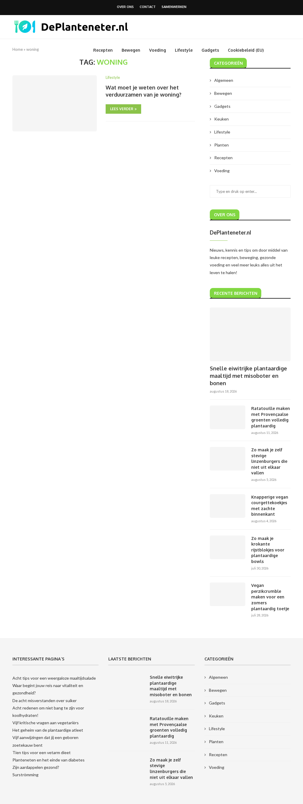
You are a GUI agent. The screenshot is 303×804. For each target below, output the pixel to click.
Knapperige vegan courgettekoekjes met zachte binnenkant (269, 505)
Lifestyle (184, 50)
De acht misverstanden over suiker (44, 700)
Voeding (157, 50)
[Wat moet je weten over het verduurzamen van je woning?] (54, 103)
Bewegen (131, 50)
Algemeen (223, 80)
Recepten (103, 50)
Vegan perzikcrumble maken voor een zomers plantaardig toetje (270, 597)
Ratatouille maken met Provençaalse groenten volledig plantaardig (270, 417)
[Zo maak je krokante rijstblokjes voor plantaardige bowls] (227, 547)
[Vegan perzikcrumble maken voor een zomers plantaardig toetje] (227, 594)
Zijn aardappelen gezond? (35, 767)
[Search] (288, 50)
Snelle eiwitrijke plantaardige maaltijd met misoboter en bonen (248, 375)
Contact (148, 7)
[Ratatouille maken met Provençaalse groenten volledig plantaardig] (227, 417)
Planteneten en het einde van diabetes (48, 759)
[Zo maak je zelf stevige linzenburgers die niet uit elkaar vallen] (227, 459)
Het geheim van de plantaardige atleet (47, 730)
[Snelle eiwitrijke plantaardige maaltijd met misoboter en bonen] (250, 334)
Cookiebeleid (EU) (246, 50)
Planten (221, 144)
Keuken (221, 118)
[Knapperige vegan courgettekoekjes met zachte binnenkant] (227, 506)
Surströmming (25, 774)
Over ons (125, 7)
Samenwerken (174, 7)
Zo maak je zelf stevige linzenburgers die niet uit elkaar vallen (269, 461)
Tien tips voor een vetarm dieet (41, 752)
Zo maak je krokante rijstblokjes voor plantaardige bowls (267, 550)
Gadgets (210, 50)
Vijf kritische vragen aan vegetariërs (45, 722)
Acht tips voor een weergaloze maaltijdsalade (54, 678)
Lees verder (121, 109)
